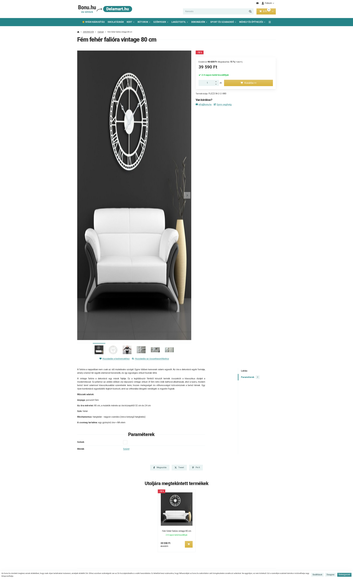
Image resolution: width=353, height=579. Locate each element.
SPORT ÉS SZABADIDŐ (222, 22)
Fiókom (268, 3)
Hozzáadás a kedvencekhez (116, 358)
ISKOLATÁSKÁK (116, 22)
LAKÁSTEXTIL (178, 22)
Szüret (126, 449)
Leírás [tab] (244, 371)
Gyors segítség (224, 104)
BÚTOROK (143, 22)
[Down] (217, 84)
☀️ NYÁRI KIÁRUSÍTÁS (93, 22)
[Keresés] (250, 11)
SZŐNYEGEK (159, 22)
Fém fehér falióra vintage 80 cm (176, 531)
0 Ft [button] (266, 11)
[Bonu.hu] (104, 9)
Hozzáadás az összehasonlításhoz (152, 358)
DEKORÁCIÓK (198, 22)
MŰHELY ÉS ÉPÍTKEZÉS (251, 22)
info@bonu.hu (205, 104)
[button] (273, 11)
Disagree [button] (330, 574)
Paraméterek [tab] (249, 377)
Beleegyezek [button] (344, 574)
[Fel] (217, 81)
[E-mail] (257, 3)
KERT (129, 22)
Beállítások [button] (317, 574)
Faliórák (100, 32)
